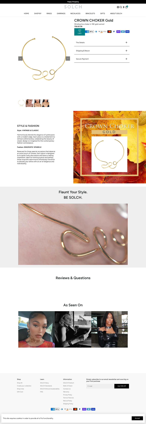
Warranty (66, 392)
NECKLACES (75, 13)
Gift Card (20, 392)
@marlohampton (109, 352)
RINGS (49, 13)
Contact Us (67, 389)
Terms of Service (68, 398)
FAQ (41, 392)
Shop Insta (20, 389)
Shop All (19, 383)
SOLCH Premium (68, 383)
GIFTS (102, 13)
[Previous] (20, 58)
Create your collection (24, 386)
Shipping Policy (68, 404)
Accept (137, 418)
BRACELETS (90, 13)
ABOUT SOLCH (116, 13)
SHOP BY (37, 13)
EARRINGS (61, 13)
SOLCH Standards (46, 386)
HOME (26, 13)
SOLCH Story (44, 383)
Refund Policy (67, 401)
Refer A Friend (67, 386)
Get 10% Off (122, 386)
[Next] (68, 58)
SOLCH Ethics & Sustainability (49, 389)
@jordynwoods (36, 352)
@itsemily (73, 352)
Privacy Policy (67, 395)
